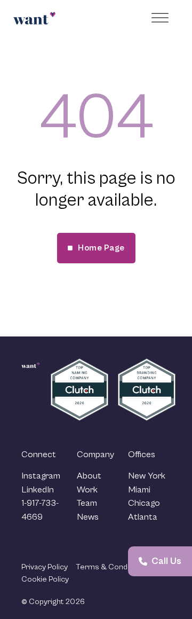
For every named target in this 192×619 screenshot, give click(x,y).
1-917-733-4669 (40, 510)
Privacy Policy (44, 566)
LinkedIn (37, 489)
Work (87, 489)
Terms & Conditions (111, 566)
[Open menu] (161, 18)
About (89, 476)
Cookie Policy (45, 579)
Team (87, 503)
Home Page (101, 248)
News (88, 517)
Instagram (40, 476)
